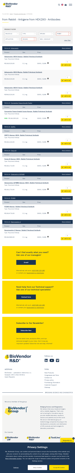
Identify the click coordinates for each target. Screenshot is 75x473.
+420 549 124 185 (38, 270)
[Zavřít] (73, 438)
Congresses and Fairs (52, 375)
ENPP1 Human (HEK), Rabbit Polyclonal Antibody (21, 135)
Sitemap (47, 387)
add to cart (67, 65)
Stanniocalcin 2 (16, 222)
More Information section (13, 458)
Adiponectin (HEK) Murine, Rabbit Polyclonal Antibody (23, 72)
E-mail (26, 262)
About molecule (66, 48)
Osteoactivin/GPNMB (18, 174)
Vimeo (57, 360)
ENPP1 (13, 127)
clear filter (67, 40)
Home (11, 14)
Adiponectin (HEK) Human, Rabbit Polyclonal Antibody (23, 57)
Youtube (52, 360)
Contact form (26, 297)
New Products (49, 373)
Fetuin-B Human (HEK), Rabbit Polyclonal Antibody (22, 159)
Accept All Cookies (59, 467)
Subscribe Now (26, 330)
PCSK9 (13, 198)
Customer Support (51, 385)
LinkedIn (46, 360)
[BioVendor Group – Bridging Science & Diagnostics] (16, 411)
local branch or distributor (35, 273)
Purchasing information (52, 382)
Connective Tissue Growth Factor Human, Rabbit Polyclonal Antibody (28, 111)
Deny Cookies (37, 467)
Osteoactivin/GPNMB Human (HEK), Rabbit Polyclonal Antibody (26, 183)
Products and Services (20, 14)
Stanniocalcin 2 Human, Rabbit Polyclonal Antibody (22, 230)
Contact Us (48, 378)
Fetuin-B (13, 150)
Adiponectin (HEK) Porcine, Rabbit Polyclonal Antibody (23, 88)
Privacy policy (49, 380)
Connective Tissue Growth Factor (21, 103)
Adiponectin (15, 48)
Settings (16, 467)
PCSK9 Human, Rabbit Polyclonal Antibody (19, 207)
